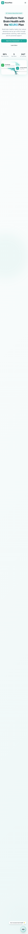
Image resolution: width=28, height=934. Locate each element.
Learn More (14, 45)
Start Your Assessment (12, 41)
